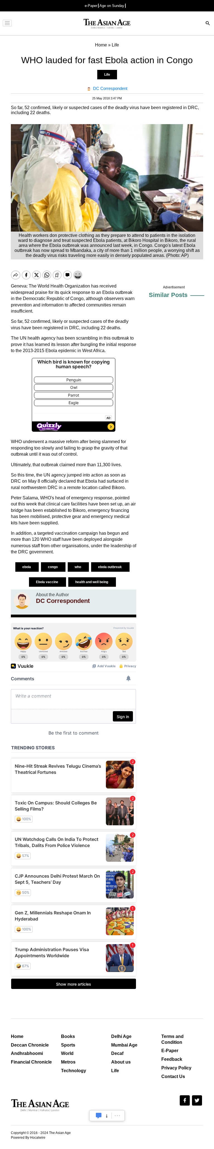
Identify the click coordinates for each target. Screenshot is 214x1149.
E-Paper (169, 1050)
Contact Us (173, 1076)
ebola (27, 567)
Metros (68, 1062)
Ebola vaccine (47, 582)
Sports (68, 1045)
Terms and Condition (172, 1039)
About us (121, 1062)
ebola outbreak (110, 567)
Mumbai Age (124, 1045)
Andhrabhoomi (27, 1053)
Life (107, 75)
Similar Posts (168, 294)
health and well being (92, 582)
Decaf (117, 1053)
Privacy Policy (176, 1067)
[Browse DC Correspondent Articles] (22, 600)
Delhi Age (121, 1036)
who (78, 567)
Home (17, 1036)
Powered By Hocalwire (28, 1138)
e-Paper (91, 6)
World (67, 1053)
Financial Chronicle (31, 1062)
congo (53, 567)
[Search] (208, 23)
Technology (73, 1070)
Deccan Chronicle (30, 1045)
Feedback (171, 1059)
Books (68, 1036)
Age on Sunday (111, 6)
